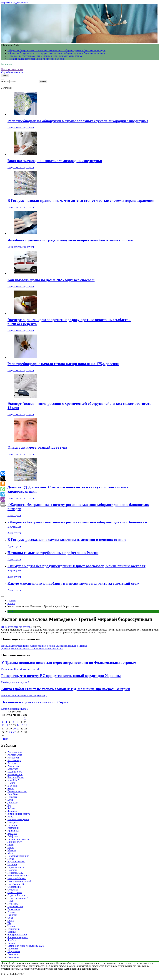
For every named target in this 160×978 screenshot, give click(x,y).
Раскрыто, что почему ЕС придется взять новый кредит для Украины (61, 676)
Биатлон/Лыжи (16, 777)
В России (13, 785)
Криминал (13, 830)
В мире (11, 611)
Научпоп (12, 864)
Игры (10, 816)
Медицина (6, 64)
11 (7, 725)
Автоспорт (13, 757)
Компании (13, 827)
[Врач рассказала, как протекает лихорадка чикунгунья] (25, 154)
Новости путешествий (19, 881)
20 (14, 728)
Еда (9, 805)
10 (3, 725)
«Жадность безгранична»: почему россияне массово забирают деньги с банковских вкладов (56, 50)
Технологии (14, 929)
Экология (13, 954)
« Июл (4, 738)
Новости (12, 870)
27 (14, 732)
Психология (14, 909)
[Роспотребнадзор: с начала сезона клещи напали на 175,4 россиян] (25, 357)
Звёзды (11, 808)
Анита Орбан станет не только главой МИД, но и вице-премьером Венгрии (65, 689)
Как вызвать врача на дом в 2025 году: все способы (51, 280)
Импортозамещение (18, 819)
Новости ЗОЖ (15, 872)
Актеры (12, 763)
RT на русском (9, 627)
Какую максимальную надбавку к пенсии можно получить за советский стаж (73, 583)
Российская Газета (11, 669)
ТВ (9, 923)
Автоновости (15, 752)
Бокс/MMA (13, 780)
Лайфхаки (13, 836)
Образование (14, 886)
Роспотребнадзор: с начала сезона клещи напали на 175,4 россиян (63, 364)
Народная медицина (18, 856)
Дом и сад (13, 802)
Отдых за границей (18, 898)
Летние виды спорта (18, 839)
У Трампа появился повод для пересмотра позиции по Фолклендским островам (68, 662)
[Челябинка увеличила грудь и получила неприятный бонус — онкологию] (25, 233)
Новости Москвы (17, 878)
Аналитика (13, 766)
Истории (12, 825)
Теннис (11, 926)
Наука (11, 858)
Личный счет (15, 842)
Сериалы (12, 915)
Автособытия (15, 754)
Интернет (13, 822)
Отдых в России (16, 895)
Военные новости (17, 791)
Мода (10, 853)
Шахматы (13, 948)
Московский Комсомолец (14, 695)
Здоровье (12, 811)
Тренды (12, 931)
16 (25, 725)
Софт (10, 917)
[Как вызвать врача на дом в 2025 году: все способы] (25, 273)
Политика (13, 903)
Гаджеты (12, 797)
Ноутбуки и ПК (16, 884)
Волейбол (13, 794)
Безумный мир (15, 774)
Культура (12, 833)
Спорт (11, 920)
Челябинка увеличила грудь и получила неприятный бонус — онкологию (70, 240)
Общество (13, 889)
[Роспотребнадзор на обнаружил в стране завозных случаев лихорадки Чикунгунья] (25, 114)
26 (10, 732)
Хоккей (11, 943)
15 (22, 725)
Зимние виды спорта (19, 813)
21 (18, 728)
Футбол (12, 940)
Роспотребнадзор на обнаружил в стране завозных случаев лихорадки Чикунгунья (78, 121)
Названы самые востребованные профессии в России (36, 58)
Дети (10, 799)
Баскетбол (13, 769)
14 (18, 725)
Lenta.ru (5, 708)
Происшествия (15, 906)
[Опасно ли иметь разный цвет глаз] (25, 441)
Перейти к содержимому (14, 2)
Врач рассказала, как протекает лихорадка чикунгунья (55, 161)
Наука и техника (16, 861)
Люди (11, 844)
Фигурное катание (17, 934)
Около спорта (15, 892)
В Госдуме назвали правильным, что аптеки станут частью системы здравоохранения (81, 200)
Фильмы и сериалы (18, 937)
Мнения (12, 850)
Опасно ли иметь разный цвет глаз (37, 447)
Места (11, 847)
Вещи (11, 788)
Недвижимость (16, 867)
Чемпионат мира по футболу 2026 (26, 945)
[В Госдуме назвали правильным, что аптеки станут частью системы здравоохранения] (25, 194)
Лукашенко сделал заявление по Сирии (35, 702)
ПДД (10, 901)
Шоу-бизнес (14, 951)
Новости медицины (18, 875)
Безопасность (15, 771)
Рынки (11, 912)
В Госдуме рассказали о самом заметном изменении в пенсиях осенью (45, 56)
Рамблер (5, 682)
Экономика (14, 957)
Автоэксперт (14, 760)
